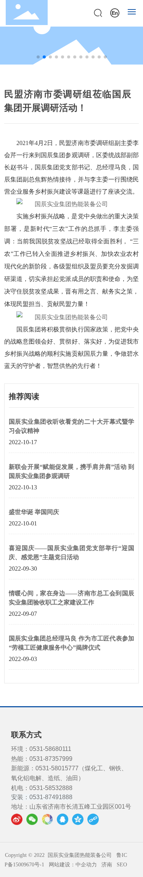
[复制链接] (93, 819)
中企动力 (86, 865)
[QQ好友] (62, 819)
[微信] (32, 819)
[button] (38, 56)
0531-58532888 (50, 788)
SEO (122, 865)
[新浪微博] (16, 819)
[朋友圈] (47, 819)
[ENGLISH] (114, 12)
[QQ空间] (78, 819)
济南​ (106, 865)
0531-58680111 (50, 749)
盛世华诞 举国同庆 (34, 512)
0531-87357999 (50, 759)
